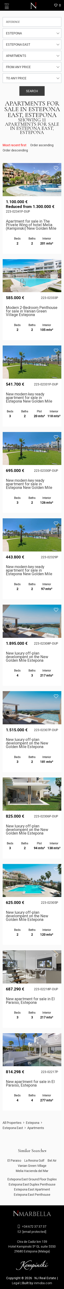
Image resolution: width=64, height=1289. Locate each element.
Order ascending (42, 145)
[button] (59, 5)
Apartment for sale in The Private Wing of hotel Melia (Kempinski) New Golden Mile (31, 225)
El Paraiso (14, 1160)
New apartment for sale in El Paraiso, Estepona (30, 1001)
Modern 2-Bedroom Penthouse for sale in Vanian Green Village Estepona (31, 311)
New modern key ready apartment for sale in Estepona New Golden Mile (29, 397)
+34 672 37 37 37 (34, 1226)
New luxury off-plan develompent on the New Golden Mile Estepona (27, 657)
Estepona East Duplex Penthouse (32, 1184)
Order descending (15, 150)
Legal (16, 1283)
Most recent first (15, 145)
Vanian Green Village (32, 1166)
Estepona (32, 1123)
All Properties (12, 1123)
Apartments (35, 1128)
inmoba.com (43, 1283)
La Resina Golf (34, 1160)
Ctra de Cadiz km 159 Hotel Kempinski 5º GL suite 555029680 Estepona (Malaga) (32, 1246)
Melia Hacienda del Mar (32, 1171)
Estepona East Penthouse (32, 1194)
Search (32, 91)
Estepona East (13, 1128)
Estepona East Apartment (32, 1189)
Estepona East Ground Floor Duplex (32, 1179)
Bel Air (52, 1160)
